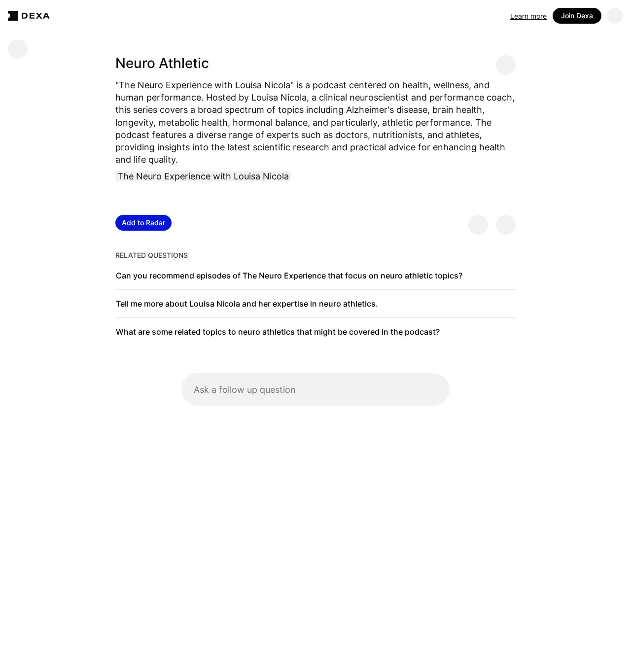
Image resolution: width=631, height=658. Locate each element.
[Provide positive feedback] (478, 225)
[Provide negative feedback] (506, 225)
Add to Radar (143, 222)
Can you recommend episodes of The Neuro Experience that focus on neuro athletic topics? (289, 275)
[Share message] (506, 65)
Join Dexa (577, 15)
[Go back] (18, 49)
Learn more (528, 16)
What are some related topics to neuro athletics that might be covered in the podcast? (278, 332)
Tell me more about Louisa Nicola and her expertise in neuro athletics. (247, 304)
